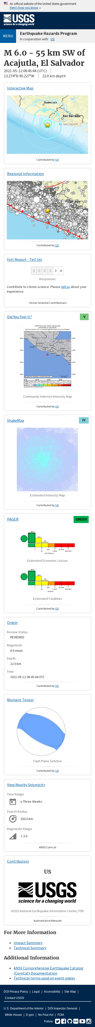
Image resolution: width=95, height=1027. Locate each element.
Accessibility (52, 991)
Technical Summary (30, 947)
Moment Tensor (20, 699)
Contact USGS (14, 998)
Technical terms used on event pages (44, 978)
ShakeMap (15, 420)
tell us (65, 287)
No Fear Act (45, 1015)
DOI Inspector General (62, 1008)
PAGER (13, 519)
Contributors (18, 861)
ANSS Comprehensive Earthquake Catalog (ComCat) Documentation (48, 971)
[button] (47, 125)
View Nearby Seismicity (26, 784)
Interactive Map (20, 88)
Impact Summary (28, 942)
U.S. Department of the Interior (24, 1008)
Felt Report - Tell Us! (24, 259)
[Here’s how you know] (47, 6)
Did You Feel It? (19, 316)
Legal (36, 991)
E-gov (30, 1015)
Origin (12, 622)
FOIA (60, 1015)
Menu (8, 35)
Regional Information (25, 173)
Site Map (70, 991)
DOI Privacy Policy (16, 991)
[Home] (19, 26)
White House (13, 1015)
